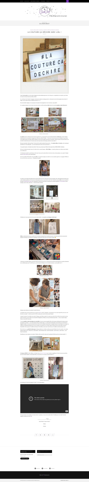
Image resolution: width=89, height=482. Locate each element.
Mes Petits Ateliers (25, 154)
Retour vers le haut (64, 480)
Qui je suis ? (27, 1)
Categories (43, 1)
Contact (48, 1)
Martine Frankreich (43, 353)
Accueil (21, 1)
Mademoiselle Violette (28, 181)
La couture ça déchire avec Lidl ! (44, 32)
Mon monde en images (35, 1)
